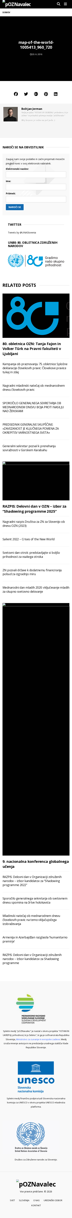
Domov (6, 12)
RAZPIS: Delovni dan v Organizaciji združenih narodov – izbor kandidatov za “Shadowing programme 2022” (32, 881)
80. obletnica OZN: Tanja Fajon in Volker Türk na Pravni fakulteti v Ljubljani (32, 348)
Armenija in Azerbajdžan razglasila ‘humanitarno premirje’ (35, 939)
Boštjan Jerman (31, 109)
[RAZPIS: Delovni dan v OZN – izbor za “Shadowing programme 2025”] (36, 480)
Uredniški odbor (53, 1200)
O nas (36, 1200)
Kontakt (36, 1205)
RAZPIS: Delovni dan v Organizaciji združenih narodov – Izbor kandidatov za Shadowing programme (32, 959)
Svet (12, 1200)
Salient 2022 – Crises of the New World (28, 539)
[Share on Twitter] (26, 93)
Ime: (8, 181)
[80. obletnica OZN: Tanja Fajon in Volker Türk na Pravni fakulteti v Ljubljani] (36, 316)
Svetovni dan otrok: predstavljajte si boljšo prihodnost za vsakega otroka (31, 555)
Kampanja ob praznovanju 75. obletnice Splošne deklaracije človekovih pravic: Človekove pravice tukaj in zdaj (35, 368)
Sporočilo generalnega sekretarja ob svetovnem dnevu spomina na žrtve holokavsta (35, 900)
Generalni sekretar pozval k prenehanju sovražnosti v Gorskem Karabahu (29, 448)
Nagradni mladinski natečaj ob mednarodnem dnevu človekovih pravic (34, 387)
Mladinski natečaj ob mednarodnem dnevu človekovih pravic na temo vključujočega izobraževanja (31, 920)
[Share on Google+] (36, 93)
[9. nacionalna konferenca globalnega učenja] (36, 729)
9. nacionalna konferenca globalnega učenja (36, 864)
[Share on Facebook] (16, 93)
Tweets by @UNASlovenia (22, 232)
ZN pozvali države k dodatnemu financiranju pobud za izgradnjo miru (32, 572)
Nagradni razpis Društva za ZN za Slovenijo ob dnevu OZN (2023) (34, 524)
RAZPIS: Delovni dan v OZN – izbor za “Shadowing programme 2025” (34, 509)
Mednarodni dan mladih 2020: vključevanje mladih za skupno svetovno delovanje (36, 589)
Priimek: (11, 193)
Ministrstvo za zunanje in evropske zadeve (38, 1039)
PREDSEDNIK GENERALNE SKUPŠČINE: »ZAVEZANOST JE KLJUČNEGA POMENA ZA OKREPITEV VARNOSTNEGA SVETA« (31, 428)
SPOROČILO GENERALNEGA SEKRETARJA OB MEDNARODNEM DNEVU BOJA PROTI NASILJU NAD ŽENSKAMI (33, 407)
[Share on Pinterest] (46, 93)
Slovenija (24, 1200)
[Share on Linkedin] (55, 93)
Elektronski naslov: (17, 168)
